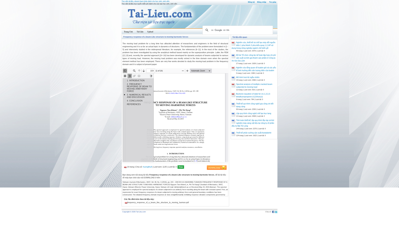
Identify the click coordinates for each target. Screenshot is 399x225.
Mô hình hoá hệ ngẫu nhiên (248, 77)
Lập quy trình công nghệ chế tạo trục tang (253, 113)
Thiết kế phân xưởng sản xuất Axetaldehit (253, 133)
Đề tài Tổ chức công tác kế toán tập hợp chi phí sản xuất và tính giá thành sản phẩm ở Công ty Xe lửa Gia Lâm (254, 58)
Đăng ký (251, 2)
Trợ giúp (272, 2)
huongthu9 (147, 167)
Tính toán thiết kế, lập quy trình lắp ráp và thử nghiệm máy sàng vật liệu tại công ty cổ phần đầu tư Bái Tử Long (253, 123)
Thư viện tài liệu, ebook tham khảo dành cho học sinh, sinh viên (145, 1)
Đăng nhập (261, 2)
